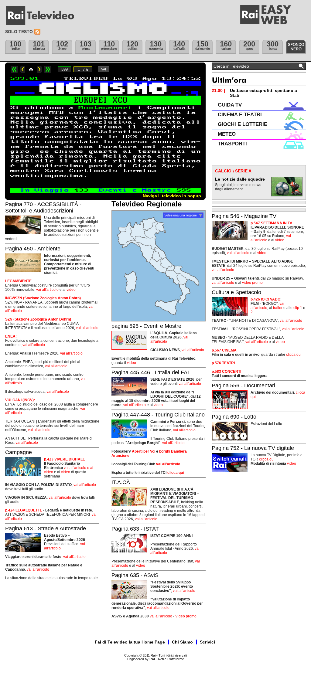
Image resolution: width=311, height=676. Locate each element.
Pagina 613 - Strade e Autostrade (45, 528)
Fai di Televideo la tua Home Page (130, 642)
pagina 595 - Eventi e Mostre (146, 326)
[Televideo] (43, 15)
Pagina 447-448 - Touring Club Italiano (158, 415)
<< (14, 69)
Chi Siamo (182, 642)
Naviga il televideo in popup (172, 195)
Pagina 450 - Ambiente (32, 249)
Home (31, 69)
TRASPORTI (232, 144)
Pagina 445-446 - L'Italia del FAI (150, 372)
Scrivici (207, 642)
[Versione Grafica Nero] (296, 46)
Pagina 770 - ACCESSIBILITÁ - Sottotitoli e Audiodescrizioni (43, 207)
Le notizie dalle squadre (240, 179)
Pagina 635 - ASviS (135, 575)
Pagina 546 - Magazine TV (244, 216)
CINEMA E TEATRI (240, 114)
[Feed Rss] (38, 32)
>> (47, 69)
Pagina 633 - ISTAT (135, 529)
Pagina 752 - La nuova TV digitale (253, 448)
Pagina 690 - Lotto (234, 417)
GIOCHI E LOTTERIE (242, 124)
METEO (227, 134)
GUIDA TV (230, 105)
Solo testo (19, 31)
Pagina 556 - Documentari (243, 385)
